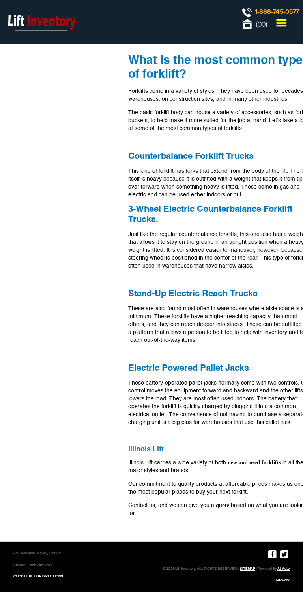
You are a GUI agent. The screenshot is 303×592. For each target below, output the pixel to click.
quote (222, 505)
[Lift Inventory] (41, 39)
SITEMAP (247, 569)
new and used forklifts (254, 463)
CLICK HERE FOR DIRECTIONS (38, 576)
